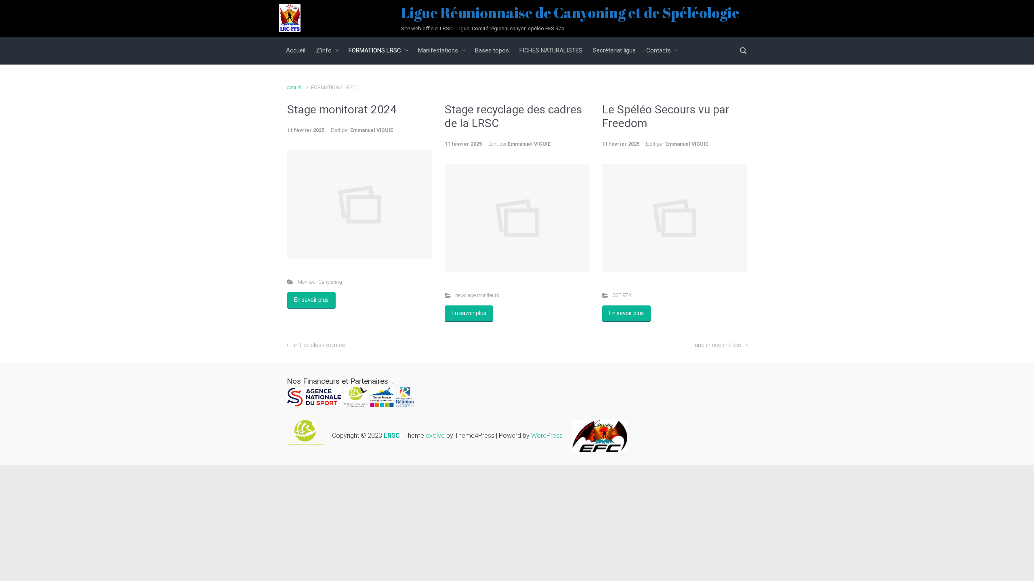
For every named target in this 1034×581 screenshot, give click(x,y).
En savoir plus (311, 300)
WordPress (547, 435)
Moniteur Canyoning (320, 282)
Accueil (295, 87)
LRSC (392, 435)
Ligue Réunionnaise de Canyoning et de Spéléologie (570, 12)
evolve (435, 435)
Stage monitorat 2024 (342, 109)
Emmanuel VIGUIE (371, 130)
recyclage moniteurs (477, 295)
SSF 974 (622, 295)
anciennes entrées (718, 345)
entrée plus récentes (319, 345)
